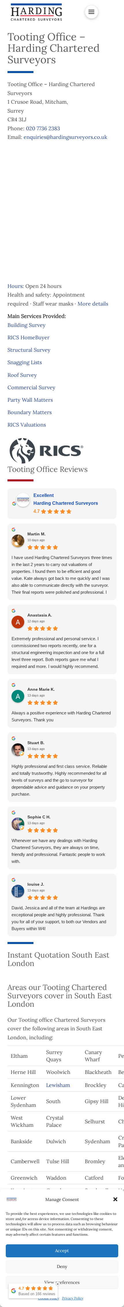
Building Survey (26, 325)
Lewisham (58, 1085)
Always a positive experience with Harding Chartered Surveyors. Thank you (61, 716)
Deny (62, 1266)
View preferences (62, 1282)
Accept (62, 1250)
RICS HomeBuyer (28, 337)
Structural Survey (28, 350)
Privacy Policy (72, 1298)
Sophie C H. (38, 817)
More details (93, 303)
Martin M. (36, 534)
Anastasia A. (39, 615)
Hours (14, 286)
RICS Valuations (26, 424)
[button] (115, 1199)
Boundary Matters (29, 412)
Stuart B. (35, 742)
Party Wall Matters (30, 399)
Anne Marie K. (41, 689)
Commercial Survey (31, 387)
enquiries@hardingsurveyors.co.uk (65, 137)
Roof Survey (22, 375)
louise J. (35, 884)
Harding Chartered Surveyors (65, 503)
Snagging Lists (24, 362)
